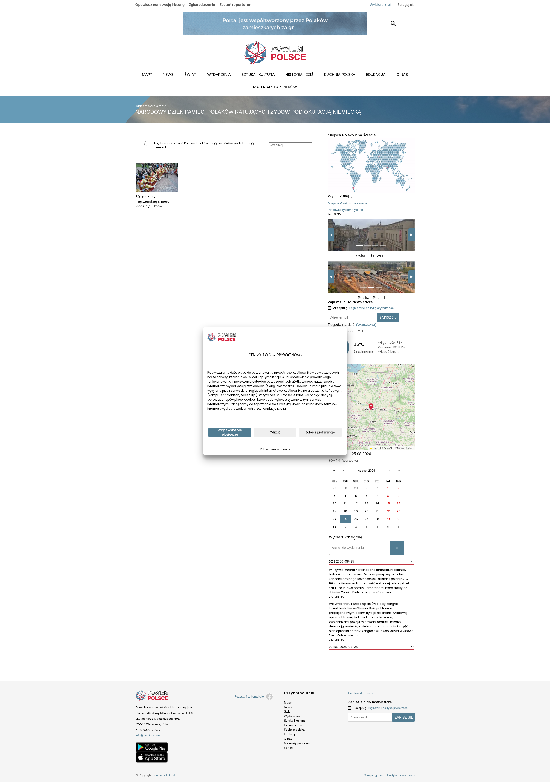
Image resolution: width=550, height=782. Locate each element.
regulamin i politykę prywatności (371, 308)
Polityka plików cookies (275, 449)
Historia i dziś (299, 74)
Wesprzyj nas (373, 775)
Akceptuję (363, 308)
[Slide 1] (359, 245)
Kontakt (289, 747)
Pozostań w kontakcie (249, 696)
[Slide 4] (383, 245)
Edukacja (376, 74)
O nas (402, 74)
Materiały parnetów (297, 743)
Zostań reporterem (236, 4)
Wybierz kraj (380, 4)
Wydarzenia (219, 74)
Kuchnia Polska (339, 74)
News (168, 74)
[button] (371, 406)
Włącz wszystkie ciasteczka (230, 432)
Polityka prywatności (401, 775)
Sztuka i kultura (258, 74)
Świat (190, 74)
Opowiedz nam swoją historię (160, 4)
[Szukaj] (393, 23)
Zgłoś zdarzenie (202, 4)
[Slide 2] (367, 245)
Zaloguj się (406, 4)
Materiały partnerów (275, 87)
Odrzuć (275, 432)
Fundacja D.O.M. (164, 775)
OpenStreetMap (392, 448)
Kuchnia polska (294, 729)
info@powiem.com (148, 735)
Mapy (147, 74)
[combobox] (331, 548)
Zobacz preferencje (320, 432)
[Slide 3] (375, 245)
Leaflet (376, 448)
